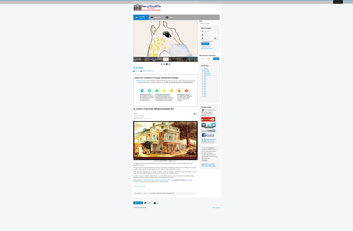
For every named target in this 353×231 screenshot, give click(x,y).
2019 (205, 76)
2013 (205, 86)
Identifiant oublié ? (206, 47)
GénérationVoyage (141, 81)
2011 (205, 90)
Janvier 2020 (207, 75)
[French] (200, 21)
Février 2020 (207, 73)
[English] (201, 21)
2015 (205, 83)
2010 (205, 91)
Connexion (205, 44)
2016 (205, 81)
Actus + (142, 117)
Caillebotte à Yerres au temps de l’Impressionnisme (157, 180)
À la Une (138, 67)
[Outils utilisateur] (195, 114)
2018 (205, 78)
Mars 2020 (206, 72)
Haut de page (216, 207)
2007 (205, 96)
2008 (205, 95)
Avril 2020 (206, 70)
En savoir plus (348, 2)
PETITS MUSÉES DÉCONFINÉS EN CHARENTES (154, 56)
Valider (216, 59)
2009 (205, 93)
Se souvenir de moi (208, 41)
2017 (205, 80)
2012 (205, 88)
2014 (205, 85)
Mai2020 (206, 68)
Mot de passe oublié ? (207, 48)
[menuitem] (141, 17)
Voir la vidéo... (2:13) (140, 186)
